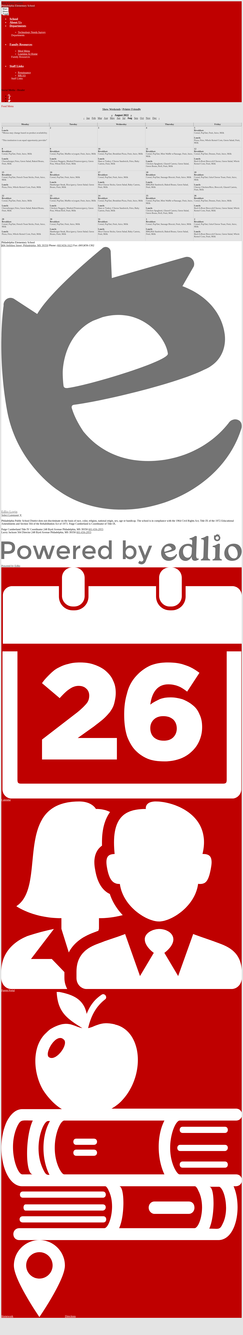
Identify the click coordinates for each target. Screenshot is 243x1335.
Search (9, 95)
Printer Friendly (131, 109)
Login (9, 511)
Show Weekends (111, 109)
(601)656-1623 (65, 245)
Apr (106, 118)
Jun (118, 118)
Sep (136, 118)
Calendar (6, 799)
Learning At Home (28, 53)
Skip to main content (12, 2)
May (112, 118)
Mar (100, 118)
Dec (154, 118)
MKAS (22, 75)
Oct (142, 118)
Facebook (9, 98)
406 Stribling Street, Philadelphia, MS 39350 (24, 245)
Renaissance (24, 72)
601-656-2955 (95, 529)
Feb (94, 118)
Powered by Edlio (10, 565)
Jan (88, 118)
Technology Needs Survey (32, 32)
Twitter (9, 101)
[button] (18, 25)
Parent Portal (8, 990)
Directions (70, 1316)
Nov (148, 118)
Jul (123, 118)
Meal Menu (24, 51)
